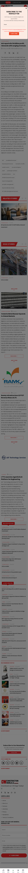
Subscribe (14, 34)
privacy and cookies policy (17, 29)
